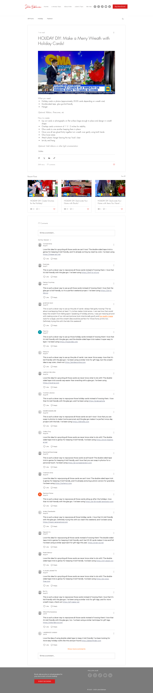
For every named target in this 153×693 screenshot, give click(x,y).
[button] (123, 19)
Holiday (40, 19)
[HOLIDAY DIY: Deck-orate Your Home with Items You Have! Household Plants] (110, 188)
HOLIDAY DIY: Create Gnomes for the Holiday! (42, 201)
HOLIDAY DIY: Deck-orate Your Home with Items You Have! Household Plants (109, 201)
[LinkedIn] (109, 6)
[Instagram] (98, 6)
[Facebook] (95, 6)
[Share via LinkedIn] (49, 158)
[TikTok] (102, 6)
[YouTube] (106, 6)
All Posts (31, 19)
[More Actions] (114, 245)
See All (123, 176)
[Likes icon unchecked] (44, 259)
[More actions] (114, 32)
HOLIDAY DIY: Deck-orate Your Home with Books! (76, 201)
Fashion (50, 19)
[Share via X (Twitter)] (44, 158)
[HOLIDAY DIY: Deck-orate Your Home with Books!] (77, 188)
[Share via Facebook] (39, 158)
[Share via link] (54, 158)
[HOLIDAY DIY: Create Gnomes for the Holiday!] (43, 188)
